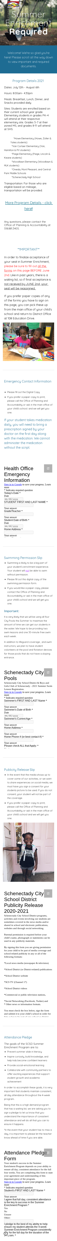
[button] (4, 4)
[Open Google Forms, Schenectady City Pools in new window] (48, 672)
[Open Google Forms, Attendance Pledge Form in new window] (48, 1153)
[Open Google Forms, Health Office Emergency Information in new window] (48, 468)
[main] (28, 23)
